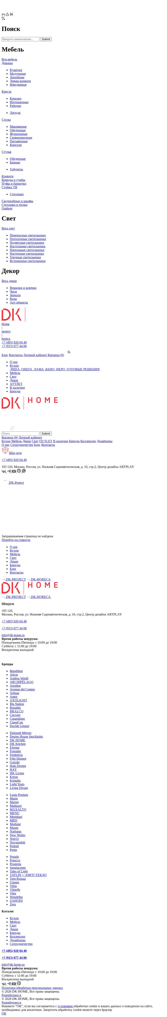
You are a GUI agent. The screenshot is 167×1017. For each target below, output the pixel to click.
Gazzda (15, 762)
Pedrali (14, 846)
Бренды (15, 391)
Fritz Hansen (18, 758)
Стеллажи (17, 194)
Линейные (17, 77)
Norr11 (14, 838)
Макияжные (18, 126)
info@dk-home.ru (13, 635)
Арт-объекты (19, 302)
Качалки (15, 98)
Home (6, 324)
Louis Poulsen (19, 794)
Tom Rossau (18, 878)
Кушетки (16, 70)
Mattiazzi (16, 805)
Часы (13, 291)
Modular (15, 824)
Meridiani (16, 816)
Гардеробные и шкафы (17, 201)
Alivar (14, 674)
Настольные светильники (27, 246)
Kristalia (15, 780)
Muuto (14, 827)
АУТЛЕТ (16, 384)
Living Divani (19, 788)
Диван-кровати (20, 81)
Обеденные (18, 130)
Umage (14, 882)
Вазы (13, 299)
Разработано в (11, 995)
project (6, 331)
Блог (5, 355)
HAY (13, 769)
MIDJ (13, 820)
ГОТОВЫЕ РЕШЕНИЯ (83, 369)
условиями (66, 1006)
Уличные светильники (25, 257)
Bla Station (17, 704)
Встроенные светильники (28, 261)
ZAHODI (16, 900)
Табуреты (16, 169)
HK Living (17, 773)
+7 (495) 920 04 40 (14, 342)
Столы (6, 119)
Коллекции (88, 441)
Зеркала (15, 295)
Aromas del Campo (22, 689)
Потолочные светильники (28, 239)
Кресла (6, 91)
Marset (14, 802)
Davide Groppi (19, 726)
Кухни (14, 365)
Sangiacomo (18, 867)
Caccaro (15, 715)
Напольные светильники (27, 250)
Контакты (16, 355)
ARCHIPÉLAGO (21, 682)
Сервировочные (21, 137)
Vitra (13, 893)
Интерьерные (19, 102)
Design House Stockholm (26, 736)
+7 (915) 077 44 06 (14, 346)
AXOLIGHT (18, 700)
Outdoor (7, 208)
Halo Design (18, 766)
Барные (15, 162)
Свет (13, 376)
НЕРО (60, 369)
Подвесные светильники (27, 242)
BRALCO (16, 711)
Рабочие (15, 106)
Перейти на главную (16, 540)
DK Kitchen (18, 744)
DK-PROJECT (15, 579)
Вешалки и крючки (23, 288)
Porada (14, 856)
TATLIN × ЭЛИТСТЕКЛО (28, 875)
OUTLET (45, 441)
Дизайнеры (104, 441)
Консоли (16, 145)
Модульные (18, 73)
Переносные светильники (28, 235)
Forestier (15, 751)
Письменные (19, 141)
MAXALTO (18, 809)
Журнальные (18, 134)
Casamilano (17, 718)
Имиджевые (18, 84)
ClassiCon (16, 722)
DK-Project (16, 482)
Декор (14, 380)
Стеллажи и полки (14, 204)
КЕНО (50, 369)
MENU (15, 813)
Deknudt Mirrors (20, 733)
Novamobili (17, 842)
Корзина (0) (56, 355)
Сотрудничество (21, 445)
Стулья (6, 152)
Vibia (13, 886)
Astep (13, 696)
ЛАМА (39, 369)
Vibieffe (15, 889)
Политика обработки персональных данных (32, 988)
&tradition (16, 671)
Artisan (14, 693)
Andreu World (19, 678)
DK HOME (17, 740)
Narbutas (15, 831)
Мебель (15, 373)
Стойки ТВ (9, 187)
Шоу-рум (15, 453)
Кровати (7, 176)
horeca (6, 338)
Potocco (15, 860)
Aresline (15, 685)
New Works (17, 835)
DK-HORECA (40, 579)
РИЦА (15, 369)
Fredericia (16, 755)
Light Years (17, 784)
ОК (4, 1013)
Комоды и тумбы (13, 180)
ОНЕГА (27, 369)
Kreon (14, 777)
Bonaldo (15, 707)
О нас (14, 362)
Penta (13, 849)
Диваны (7, 63)
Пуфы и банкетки (14, 183)
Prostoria (15, 864)
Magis (14, 798)
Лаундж (15, 112)
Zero (13, 904)
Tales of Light (19, 871)
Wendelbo (16, 897)
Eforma (14, 747)
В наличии (17, 387)
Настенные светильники (27, 253)
